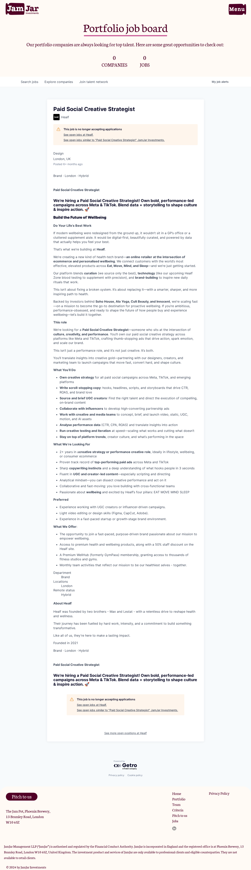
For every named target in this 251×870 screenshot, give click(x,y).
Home (176, 793)
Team (176, 804)
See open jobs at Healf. (78, 134)
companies (59, 82)
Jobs (175, 820)
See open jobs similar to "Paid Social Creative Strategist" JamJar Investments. (114, 140)
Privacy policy (116, 775)
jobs (29, 82)
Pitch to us (179, 815)
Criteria (177, 809)
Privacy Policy (219, 793)
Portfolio (178, 798)
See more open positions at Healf (125, 733)
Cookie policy (135, 775)
